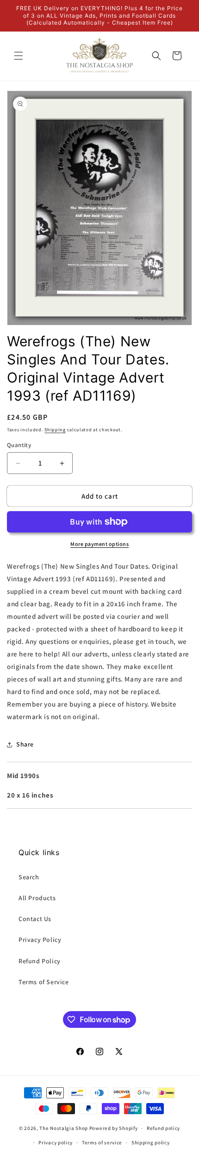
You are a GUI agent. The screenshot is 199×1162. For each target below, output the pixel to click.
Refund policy (163, 1128)
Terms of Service (44, 982)
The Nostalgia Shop (63, 1128)
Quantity (19, 445)
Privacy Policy (40, 939)
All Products (37, 898)
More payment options (99, 543)
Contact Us (35, 919)
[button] (18, 55)
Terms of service (102, 1142)
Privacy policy (55, 1142)
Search (29, 877)
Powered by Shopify (113, 1128)
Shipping (55, 430)
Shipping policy (150, 1142)
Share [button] (25, 744)
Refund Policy (40, 961)
